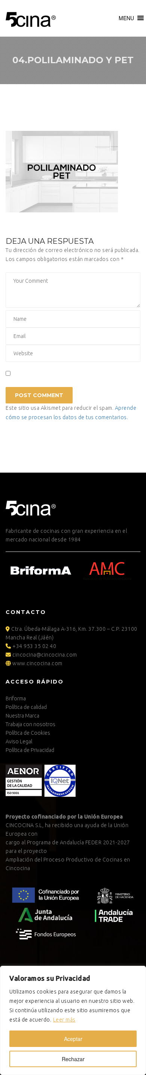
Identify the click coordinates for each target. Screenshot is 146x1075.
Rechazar (73, 1059)
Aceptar (73, 1038)
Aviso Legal (19, 741)
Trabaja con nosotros (30, 724)
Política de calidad (26, 707)
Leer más (64, 1020)
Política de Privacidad (30, 750)
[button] (126, 17)
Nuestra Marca (22, 716)
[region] (73, 1020)
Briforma (16, 698)
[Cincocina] (31, 18)
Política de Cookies (28, 733)
